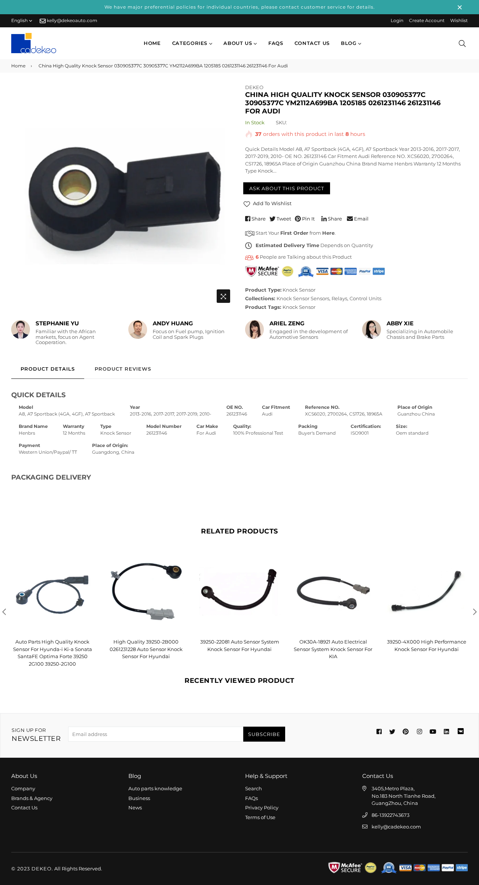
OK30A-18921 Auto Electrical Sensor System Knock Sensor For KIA (333, 649)
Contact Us (24, 808)
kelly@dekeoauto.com (71, 20)
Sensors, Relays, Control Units (346, 298)
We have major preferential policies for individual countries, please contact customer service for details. (239, 7)
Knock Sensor (299, 290)
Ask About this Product (286, 188)
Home (152, 43)
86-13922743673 (390, 815)
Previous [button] (4, 612)
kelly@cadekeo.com (396, 827)
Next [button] (475, 612)
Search (253, 788)
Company (23, 788)
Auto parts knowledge (155, 788)
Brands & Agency (31, 798)
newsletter (36, 735)
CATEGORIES (190, 43)
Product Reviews (123, 369)
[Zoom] (223, 296)
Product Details (48, 369)
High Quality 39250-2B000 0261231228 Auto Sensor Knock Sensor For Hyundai (146, 649)
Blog (349, 43)
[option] (122, 195)
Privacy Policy (261, 808)
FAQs (275, 43)
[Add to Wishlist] (85, 568)
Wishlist (459, 20)
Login (397, 20)
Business (139, 798)
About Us (238, 43)
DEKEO (254, 87)
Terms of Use (260, 817)
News (135, 808)
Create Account (427, 20)
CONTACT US (312, 43)
